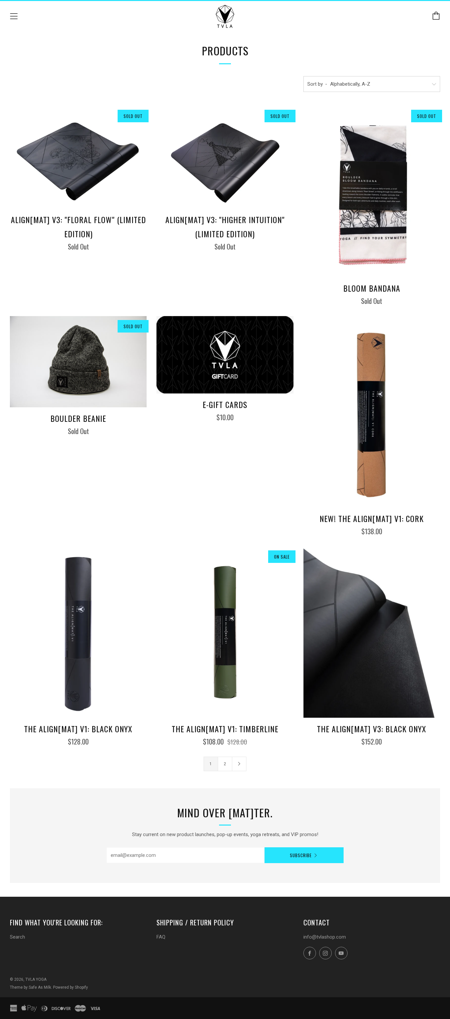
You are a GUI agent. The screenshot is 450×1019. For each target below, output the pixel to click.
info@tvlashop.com (324, 937)
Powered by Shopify (70, 987)
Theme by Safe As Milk (30, 987)
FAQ (160, 937)
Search (17, 937)
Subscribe (301, 855)
